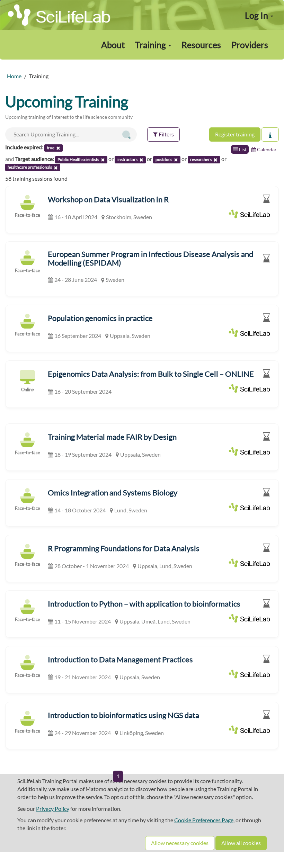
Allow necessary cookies (179, 843)
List (242, 149)
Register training (235, 134)
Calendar (266, 149)
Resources (201, 44)
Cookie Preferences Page (203, 820)
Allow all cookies (241, 843)
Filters (166, 134)
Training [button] (151, 44)
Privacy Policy (52, 808)
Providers (249, 44)
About (113, 44)
